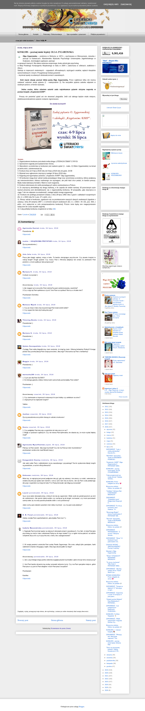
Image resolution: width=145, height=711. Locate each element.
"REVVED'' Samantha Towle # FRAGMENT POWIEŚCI (114, 457)
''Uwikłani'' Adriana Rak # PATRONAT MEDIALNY (114, 493)
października (111, 660)
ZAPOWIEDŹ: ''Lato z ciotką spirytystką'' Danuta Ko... (113, 451)
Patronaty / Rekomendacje (52, 34)
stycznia (109, 429)
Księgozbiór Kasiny (32, 460)
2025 (107, 687)
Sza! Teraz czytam (111, 312)
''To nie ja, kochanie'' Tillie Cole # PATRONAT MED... (113, 564)
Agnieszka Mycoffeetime (34, 445)
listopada (110, 663)
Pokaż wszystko (123, 396)
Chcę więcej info (111, 4)
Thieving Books (30, 320)
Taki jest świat (110, 374)
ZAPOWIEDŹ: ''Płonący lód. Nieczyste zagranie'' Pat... (114, 636)
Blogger (81, 706)
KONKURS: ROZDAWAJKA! (116, 174)
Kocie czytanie (110, 295)
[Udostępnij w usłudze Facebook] (52, 215)
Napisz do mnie (115, 135)
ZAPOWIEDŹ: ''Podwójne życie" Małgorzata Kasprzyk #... (114, 500)
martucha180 (28, 374)
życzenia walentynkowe (119, 163)
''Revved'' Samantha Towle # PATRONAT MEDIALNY (113, 520)
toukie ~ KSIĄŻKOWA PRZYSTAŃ (37, 241)
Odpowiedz (26, 234)
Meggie (26, 361)
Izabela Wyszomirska (32, 528)
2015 (107, 418)
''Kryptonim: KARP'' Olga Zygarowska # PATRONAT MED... (114, 464)
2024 (107, 684)
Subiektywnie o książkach (114, 327)
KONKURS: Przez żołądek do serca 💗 (113, 482)
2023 (107, 681)
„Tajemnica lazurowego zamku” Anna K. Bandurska (119, 346)
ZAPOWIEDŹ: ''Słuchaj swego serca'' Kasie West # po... (113, 570)
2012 (107, 409)
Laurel (25, 493)
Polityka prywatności (98, 34)
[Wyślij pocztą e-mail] (46, 215)
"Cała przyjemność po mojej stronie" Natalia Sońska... (114, 477)
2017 (107, 424)
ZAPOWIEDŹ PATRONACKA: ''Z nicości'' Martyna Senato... (113, 532)
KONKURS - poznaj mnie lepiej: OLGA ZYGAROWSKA (113, 470)
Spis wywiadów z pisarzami (76, 34)
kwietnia (109, 438)
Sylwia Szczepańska (32, 346)
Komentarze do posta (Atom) (61, 628)
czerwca (110, 444)
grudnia (109, 666)
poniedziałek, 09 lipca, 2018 (41, 493)
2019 (107, 670)
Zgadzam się (126, 4)
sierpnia (109, 655)
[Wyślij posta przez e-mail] (41, 214)
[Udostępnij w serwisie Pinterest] (54, 215)
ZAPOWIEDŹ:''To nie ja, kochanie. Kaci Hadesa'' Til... (114, 507)
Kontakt (35, 34)
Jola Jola (27, 254)
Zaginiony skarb (118, 375)
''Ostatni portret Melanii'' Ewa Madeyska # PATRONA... (114, 601)
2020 (107, 673)
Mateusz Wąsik (29, 305)
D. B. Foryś (28, 515)
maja (108, 441)
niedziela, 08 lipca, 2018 (52, 460)
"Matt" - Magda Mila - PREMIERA (110, 62)
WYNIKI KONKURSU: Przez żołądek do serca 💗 (113, 577)
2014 (107, 415)
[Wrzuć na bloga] (48, 215)
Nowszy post (23, 620)
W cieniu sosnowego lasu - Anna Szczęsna (119, 316)
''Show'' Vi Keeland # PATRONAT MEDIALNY (113, 557)
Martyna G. (28, 333)
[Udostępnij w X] (50, 215)
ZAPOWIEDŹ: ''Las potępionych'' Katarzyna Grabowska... (112, 608)
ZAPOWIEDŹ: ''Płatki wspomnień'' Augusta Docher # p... (114, 620)
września (110, 657)
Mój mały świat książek (113, 342)
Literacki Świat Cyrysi (114, 107)
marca (109, 435)
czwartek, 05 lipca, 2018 (44, 394)
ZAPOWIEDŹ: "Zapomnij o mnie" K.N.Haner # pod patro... (114, 594)
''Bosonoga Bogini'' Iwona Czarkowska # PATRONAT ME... (114, 514)
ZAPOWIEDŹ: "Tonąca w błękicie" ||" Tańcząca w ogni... (114, 588)
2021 (107, 676)
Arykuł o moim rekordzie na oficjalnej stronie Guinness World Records (118, 332)
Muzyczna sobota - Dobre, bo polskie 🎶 (114, 487)
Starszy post (91, 620)
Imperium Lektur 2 (111, 388)
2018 (107, 427)
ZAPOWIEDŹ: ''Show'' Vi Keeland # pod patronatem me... (114, 540)
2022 (107, 679)
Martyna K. (27, 272)
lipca (108, 447)
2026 (107, 690)
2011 (106, 406)
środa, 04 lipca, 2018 (49, 228)
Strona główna (23, 34)
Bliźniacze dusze (116, 153)
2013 (107, 412)
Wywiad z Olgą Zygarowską (111, 552)
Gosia (25, 427)
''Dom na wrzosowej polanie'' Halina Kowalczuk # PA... (113, 649)
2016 (107, 421)
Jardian (26, 414)
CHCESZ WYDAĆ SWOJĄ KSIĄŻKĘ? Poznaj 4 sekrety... (113, 546)
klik (54, 209)
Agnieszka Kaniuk (31, 228)
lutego (109, 432)
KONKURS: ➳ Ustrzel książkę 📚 (113, 631)
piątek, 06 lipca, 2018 (55, 445)
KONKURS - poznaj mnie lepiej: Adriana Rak (113, 643)
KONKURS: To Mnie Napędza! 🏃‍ (113, 615)
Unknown (27, 475)
